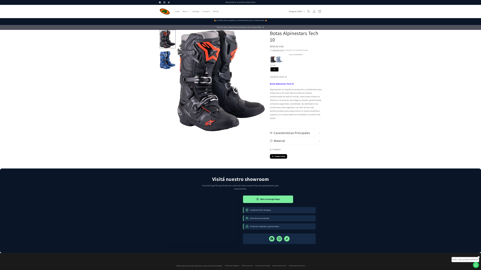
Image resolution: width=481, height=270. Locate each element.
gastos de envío (278, 50)
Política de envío (247, 265)
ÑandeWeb (218, 266)
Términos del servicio (279, 265)
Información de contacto (297, 265)
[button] (186, 11)
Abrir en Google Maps (270, 199)
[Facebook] (272, 239)
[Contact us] (476, 265)
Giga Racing (185, 266)
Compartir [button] (276, 149)
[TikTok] (287, 239)
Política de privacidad (262, 265)
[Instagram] (279, 239)
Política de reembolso (232, 265)
